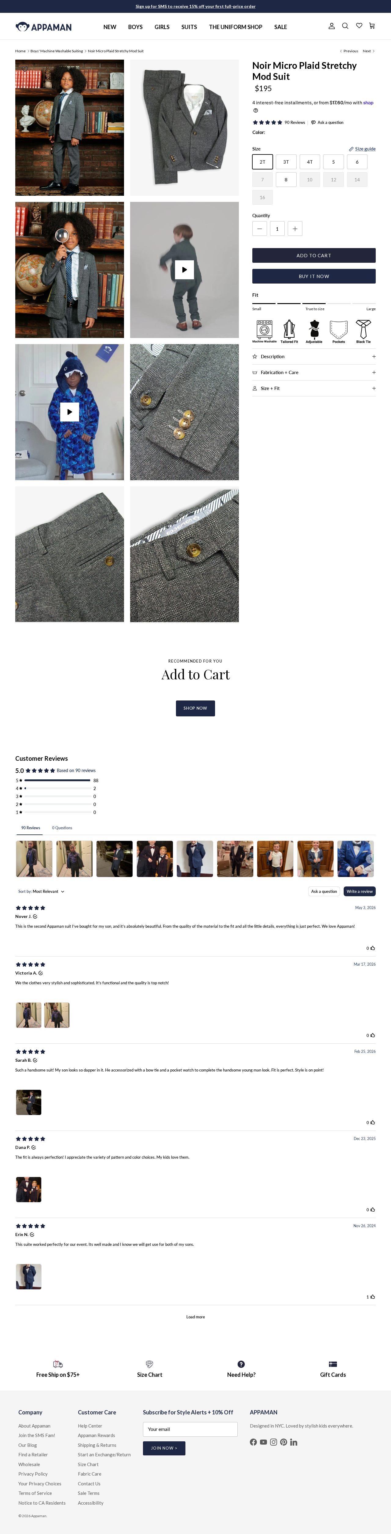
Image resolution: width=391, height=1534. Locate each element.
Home (20, 50)
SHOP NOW (195, 708)
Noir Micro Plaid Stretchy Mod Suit (116, 50)
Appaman (38, 1516)
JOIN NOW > (164, 1448)
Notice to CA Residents (42, 1503)
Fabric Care (89, 1473)
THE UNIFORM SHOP (235, 27)
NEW (110, 27)
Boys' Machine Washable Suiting (57, 50)
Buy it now (314, 276)
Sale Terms (89, 1493)
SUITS (189, 27)
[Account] (330, 26)
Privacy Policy (33, 1473)
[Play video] (184, 269)
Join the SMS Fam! (36, 1435)
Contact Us (89, 1483)
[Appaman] (43, 26)
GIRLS (162, 27)
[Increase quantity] (295, 228)
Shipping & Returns (97, 1445)
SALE (280, 27)
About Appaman (34, 1425)
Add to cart (314, 255)
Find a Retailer (33, 1454)
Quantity (261, 215)
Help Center (90, 1425)
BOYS (135, 27)
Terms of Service (35, 1493)
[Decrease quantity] (259, 228)
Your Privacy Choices (39, 1483)
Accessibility (91, 1503)
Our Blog (27, 1445)
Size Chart (88, 1464)
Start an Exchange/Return (104, 1454)
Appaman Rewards (96, 1435)
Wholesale (29, 1464)
